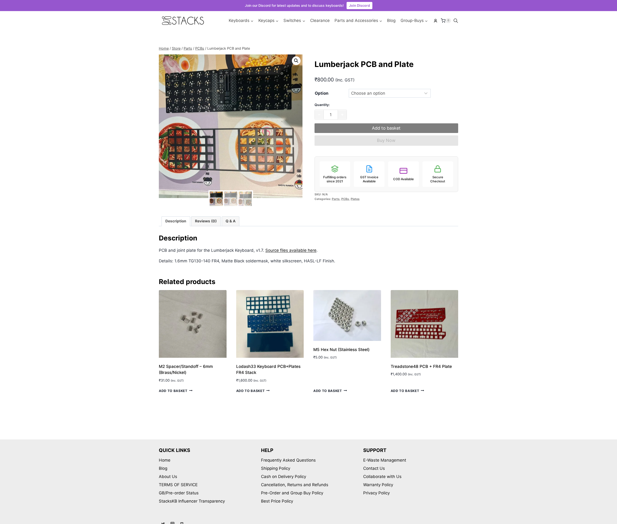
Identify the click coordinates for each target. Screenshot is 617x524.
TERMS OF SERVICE (178, 484)
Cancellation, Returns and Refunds (294, 484)
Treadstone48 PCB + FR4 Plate (421, 366)
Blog (391, 20)
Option (322, 93)
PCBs (345, 199)
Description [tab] (175, 221)
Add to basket (386, 128)
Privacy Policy (376, 493)
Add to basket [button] (173, 390)
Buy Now (386, 140)
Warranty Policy (378, 484)
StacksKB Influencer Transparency (192, 501)
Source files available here (290, 250)
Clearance (320, 20)
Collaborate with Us (382, 476)
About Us (168, 476)
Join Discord (359, 5)
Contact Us (374, 468)
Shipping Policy (275, 468)
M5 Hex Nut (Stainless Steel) (341, 349)
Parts (336, 199)
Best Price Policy (277, 501)
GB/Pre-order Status (179, 493)
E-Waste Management (384, 460)
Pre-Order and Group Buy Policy (292, 493)
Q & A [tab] (230, 221)
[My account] (435, 21)
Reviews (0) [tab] (206, 221)
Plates (355, 199)
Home (164, 460)
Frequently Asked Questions (288, 460)
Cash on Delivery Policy (283, 476)
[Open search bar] (455, 21)
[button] (296, 60)
